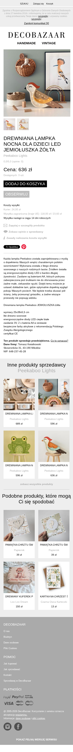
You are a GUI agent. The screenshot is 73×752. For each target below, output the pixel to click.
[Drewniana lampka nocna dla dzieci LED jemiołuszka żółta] (37, 83)
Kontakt (8, 675)
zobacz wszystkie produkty (36, 484)
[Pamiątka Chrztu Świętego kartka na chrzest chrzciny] (19, 525)
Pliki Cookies (10, 648)
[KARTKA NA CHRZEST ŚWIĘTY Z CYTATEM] (53, 577)
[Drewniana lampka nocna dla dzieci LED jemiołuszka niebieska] (53, 446)
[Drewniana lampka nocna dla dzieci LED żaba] (19, 446)
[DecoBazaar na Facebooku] (18, 727)
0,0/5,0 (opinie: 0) (13, 161)
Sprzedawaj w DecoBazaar (17, 680)
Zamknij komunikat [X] (36, 23)
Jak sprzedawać (12, 669)
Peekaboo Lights (15, 155)
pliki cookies (38, 718)
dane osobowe (23, 718)
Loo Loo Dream (19, 601)
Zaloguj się (38, 3)
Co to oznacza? (59, 340)
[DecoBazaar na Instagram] (8, 727)
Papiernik (19, 550)
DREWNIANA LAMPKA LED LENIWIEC (27, 413)
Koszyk (49, 3)
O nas (7, 631)
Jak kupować (10, 663)
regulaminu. (21, 714)
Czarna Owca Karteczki (54, 601)
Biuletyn (8, 637)
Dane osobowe (11, 642)
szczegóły (43, 16)
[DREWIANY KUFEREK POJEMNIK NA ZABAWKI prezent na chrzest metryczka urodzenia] (19, 577)
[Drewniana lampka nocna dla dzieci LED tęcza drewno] (53, 394)
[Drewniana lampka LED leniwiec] (19, 394)
